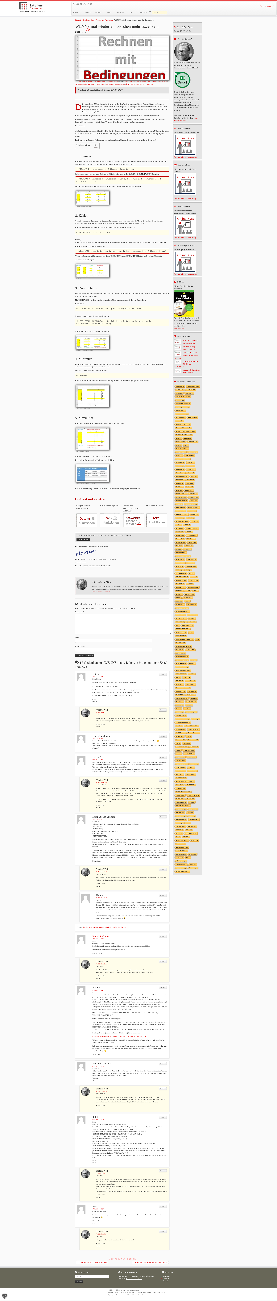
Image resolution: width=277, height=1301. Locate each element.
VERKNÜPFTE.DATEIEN (183, 791)
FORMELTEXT (180, 511)
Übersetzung (193, 868)
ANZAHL (127, 81)
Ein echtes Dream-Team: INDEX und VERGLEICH (186, 364)
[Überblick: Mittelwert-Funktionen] (94, 342)
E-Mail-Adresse (80, 646)
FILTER (194, 500)
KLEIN (190, 583)
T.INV (189, 736)
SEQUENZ (179, 694)
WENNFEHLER (181, 816)
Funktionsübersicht (181, 514)
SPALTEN (179, 701)
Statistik (116, 81)
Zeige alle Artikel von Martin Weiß (101, 591)
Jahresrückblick (181, 573)
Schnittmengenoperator (183, 687)
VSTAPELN (190, 798)
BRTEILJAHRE (192, 441)
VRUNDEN (179, 798)
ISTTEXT (179, 566)
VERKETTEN (180, 788)
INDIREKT (189, 545)
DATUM (194, 476)
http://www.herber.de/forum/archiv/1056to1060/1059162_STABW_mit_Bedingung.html (119, 1036)
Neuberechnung (181, 632)
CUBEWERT (180, 462)
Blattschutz (187, 438)
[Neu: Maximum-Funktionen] (94, 438)
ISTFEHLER (180, 559)
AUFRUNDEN (180, 417)
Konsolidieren (180, 587)
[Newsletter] (178, 31)
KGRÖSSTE (194, 580)
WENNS (192, 816)
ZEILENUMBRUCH (190, 833)
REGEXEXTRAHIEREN (183, 670)
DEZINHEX (190, 479)
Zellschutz (194, 840)
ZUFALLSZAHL (181, 854)
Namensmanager (187, 625)
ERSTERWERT (181, 497)
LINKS (195, 590)
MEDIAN (179, 601)
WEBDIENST (193, 809)
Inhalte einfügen (181, 552)
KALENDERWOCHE (182, 576)
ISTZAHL (179, 570)
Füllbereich (194, 514)
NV (191, 632)
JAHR (188, 570)
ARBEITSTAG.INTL (182, 414)
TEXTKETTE (180, 757)
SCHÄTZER (192, 691)
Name (77, 637)
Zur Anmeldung (83, 539)
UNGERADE (192, 771)
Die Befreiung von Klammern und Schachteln (150, 1262)
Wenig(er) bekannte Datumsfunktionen (83, 507)
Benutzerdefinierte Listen (183, 427)
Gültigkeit (179, 531)
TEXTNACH (191, 757)
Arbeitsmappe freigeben (183, 403)
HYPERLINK (191, 538)
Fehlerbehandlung (181, 500)
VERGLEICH (190, 784)
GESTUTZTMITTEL (182, 521)
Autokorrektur (192, 417)
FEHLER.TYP (193, 497)
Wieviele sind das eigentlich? (109, 506)
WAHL (192, 802)
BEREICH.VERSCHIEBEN (184, 434)
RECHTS (192, 663)
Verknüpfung (180, 795)
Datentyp (191, 472)
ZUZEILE (179, 857)
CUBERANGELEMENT (182, 459)
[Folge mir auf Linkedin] (181, 31)
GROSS (187, 524)
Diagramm (179, 483)
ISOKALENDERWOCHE (183, 556)
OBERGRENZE (181, 635)
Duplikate (189, 486)
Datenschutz (166, 1278)
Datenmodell (190, 466)
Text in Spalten (188, 753)
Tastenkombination (181, 746)
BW (186, 445)
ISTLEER (191, 563)
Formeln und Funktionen (104, 20)
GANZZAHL (180, 518)
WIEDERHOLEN (181, 819)
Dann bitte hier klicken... (134, 1279)
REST (192, 673)
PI (197, 639)
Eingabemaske (180, 493)
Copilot (178, 455)
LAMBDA (179, 590)
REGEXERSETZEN (182, 667)
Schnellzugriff (191, 684)
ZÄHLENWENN (129, 84)
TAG (178, 743)
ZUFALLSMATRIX (181, 850)
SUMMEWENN (110, 84)
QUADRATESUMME (182, 660)
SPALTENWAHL (191, 701)
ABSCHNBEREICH (193, 386)
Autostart (179, 420)
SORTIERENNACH (181, 698)
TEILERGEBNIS (189, 750)
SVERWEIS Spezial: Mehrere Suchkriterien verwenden (186, 355)
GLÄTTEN (194, 521)
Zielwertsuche (180, 843)
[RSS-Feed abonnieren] (175, 31)
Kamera (194, 576)
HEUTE (189, 531)
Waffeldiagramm (181, 802)
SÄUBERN (179, 736)
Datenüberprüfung (182, 476)
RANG (194, 660)
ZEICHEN (179, 829)
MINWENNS (154, 81)
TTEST (191, 767)
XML (188, 823)
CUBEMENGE (189, 455)
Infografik (187, 549)
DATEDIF (191, 462)
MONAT (191, 618)
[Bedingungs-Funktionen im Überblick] (94, 473)
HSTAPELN (180, 538)
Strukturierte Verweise (182, 719)
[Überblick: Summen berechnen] (94, 197)
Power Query (180, 653)
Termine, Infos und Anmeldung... (185, 157)
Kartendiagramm (181, 580)
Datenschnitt (191, 469)
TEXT (178, 753)
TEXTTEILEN (180, 760)
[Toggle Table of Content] (94, 146)
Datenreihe (180, 469)
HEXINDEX (180, 535)
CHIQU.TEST (193, 452)
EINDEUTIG (189, 490)
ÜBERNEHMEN (181, 868)
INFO (178, 549)
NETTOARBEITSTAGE (182, 628)
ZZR (188, 857)
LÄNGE (179, 594)
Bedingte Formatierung (183, 424)
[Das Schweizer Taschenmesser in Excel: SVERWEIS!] (133, 520)
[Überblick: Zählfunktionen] (94, 270)
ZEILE (189, 829)
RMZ (178, 677)
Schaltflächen (191, 680)
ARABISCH (180, 400)
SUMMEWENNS (119, 84)
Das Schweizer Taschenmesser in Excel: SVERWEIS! (131, 508)
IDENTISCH (192, 542)
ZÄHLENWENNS (139, 84)
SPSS (178, 708)
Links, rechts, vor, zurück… (155, 506)
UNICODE (179, 774)
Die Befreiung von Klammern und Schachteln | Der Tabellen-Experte (104, 927)
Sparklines (179, 705)
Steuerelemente (181, 715)
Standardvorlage (191, 712)
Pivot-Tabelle (180, 642)
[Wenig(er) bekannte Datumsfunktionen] (86, 520)
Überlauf (193, 864)
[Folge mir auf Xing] (187, 31)
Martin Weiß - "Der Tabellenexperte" (128, 1290)
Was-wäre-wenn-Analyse (183, 805)
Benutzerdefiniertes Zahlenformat (185, 431)
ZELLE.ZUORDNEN (182, 840)
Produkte (98, 13)
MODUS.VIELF (180, 618)
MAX (138, 81)
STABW (187, 708)
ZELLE (185, 836)
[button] (5, 1296)
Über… (131, 13)
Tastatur (187, 743)
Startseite (76, 13)
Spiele (189, 705)
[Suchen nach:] (159, 13)
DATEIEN (179, 466)
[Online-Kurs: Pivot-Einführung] (185, 184)
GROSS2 (179, 528)
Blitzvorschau (180, 441)
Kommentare (120, 13)
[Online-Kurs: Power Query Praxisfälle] (185, 262)
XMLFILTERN (180, 826)
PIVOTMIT (179, 649)
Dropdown (190, 483)
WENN (190, 812)
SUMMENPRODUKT (192, 725)
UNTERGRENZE (181, 777)
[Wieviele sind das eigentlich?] (110, 520)
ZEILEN (179, 833)
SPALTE (194, 698)
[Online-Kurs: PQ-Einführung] (185, 225)
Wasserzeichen (181, 809)
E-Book (179, 490)
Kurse (108, 13)
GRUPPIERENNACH (192, 528)
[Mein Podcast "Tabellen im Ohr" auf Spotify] (190, 31)
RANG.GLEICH (181, 663)
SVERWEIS (180, 732)
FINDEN (179, 504)
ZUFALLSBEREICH (182, 847)
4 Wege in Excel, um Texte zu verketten (92, 1262)
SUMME (103, 84)
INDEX (179, 545)
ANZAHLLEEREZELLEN (183, 396)
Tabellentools (180, 739)
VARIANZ (179, 784)
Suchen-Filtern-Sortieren (183, 722)
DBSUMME (180, 479)
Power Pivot (190, 649)
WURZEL (179, 823)
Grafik (178, 524)
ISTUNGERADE (191, 566)
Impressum (143, 13)
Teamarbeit (194, 746)
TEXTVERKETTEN (181, 764)
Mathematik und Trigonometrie (105, 81)
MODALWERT (180, 615)
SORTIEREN (191, 694)
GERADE (190, 518)
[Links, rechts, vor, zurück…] (156, 520)
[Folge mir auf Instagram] (184, 31)
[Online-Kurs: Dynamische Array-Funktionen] (185, 145)
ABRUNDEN (180, 386)
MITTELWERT (163, 81)
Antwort (162, 674)
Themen (87, 13)
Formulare (192, 511)
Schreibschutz (180, 691)
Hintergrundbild (191, 535)
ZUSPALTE (192, 854)
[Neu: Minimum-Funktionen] (94, 395)
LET (188, 590)
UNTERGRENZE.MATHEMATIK (184, 781)
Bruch (178, 445)
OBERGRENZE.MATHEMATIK (184, 639)
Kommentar (79, 612)
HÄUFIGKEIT (180, 542)
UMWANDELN (180, 771)
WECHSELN (180, 812)
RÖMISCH (179, 680)
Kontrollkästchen (193, 587)
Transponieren (180, 767)
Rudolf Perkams (100, 936)
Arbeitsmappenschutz (182, 407)
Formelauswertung (193, 507)
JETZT (191, 573)
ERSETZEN (192, 493)
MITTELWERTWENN (81, 84)
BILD (178, 438)
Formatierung (180, 507)
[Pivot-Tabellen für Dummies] (184, 303)
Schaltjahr (179, 684)
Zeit (178, 836)
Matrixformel (189, 594)
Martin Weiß (150, 84)
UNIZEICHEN (191, 774)
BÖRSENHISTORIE (182, 448)
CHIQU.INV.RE (180, 452)
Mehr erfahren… (180, 328)
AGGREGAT (191, 389)
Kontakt (165, 1281)
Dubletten (179, 486)
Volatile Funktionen (193, 795)
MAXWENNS (143, 81)
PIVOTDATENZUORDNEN (183, 646)
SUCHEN (195, 719)
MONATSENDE (181, 621)
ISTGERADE (180, 563)
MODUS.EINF (192, 615)
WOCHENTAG (194, 819)
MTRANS (192, 621)
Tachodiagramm (193, 739)
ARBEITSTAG (180, 410)
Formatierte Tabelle (191, 504)
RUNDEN (187, 677)
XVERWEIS (192, 826)
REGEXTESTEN (181, 673)
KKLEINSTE (180, 583)
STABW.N (179, 712)
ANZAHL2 (133, 81)
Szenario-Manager (193, 732)
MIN (149, 81)
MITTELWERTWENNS (94, 84)
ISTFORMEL (192, 559)
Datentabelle (180, 472)
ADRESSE (179, 389)
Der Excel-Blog (88, 20)
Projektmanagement (182, 656)
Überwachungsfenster (182, 871)
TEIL (178, 750)
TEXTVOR (194, 764)
